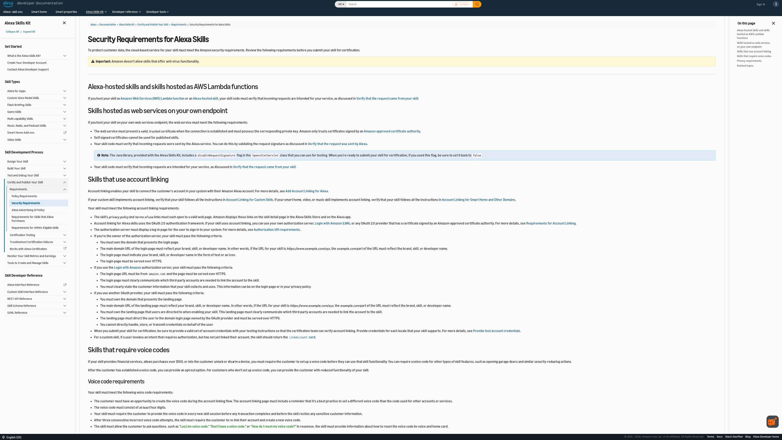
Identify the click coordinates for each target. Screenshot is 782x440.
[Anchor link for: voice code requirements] (147, 381)
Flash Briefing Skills (19, 105)
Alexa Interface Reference (23, 284)
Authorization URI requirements (277, 230)
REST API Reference (19, 298)
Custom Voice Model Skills (23, 98)
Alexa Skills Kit (94, 11)
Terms (711, 436)
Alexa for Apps (16, 91)
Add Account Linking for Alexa (307, 191)
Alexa (93, 24)
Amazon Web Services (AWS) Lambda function (153, 98)
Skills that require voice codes (754, 56)
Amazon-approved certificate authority (392, 131)
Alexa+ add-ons (13, 11)
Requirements (18, 189)
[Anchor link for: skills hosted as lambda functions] (261, 85)
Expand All (29, 31)
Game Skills (14, 111)
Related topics (745, 65)
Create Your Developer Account (26, 62)
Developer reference (125, 11)
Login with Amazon (127, 267)
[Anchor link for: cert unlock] (173, 349)
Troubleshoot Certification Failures (31, 242)
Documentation (107, 24)
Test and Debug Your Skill (23, 175)
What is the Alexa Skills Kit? (24, 55)
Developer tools (156, 11)
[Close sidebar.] (64, 23)
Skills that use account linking (754, 51)
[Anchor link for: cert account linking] (172, 178)
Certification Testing (22, 235)
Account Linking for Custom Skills (249, 200)
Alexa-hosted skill (205, 98)
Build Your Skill (16, 168)
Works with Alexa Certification (28, 249)
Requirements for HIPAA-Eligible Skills (35, 227)
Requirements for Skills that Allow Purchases (33, 218)
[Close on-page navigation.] (774, 22)
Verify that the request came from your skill (387, 98)
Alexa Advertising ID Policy (28, 210)
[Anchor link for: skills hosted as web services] (231, 109)
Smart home (39, 11)
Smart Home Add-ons (20, 132)
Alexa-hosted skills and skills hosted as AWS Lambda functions (753, 34)
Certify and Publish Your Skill (25, 182)
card (302, 337)
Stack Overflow (734, 436)
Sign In (761, 4)
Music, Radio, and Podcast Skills (26, 125)
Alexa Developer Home (766, 436)
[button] (94, 13)
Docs (720, 436)
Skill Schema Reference (21, 305)
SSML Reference (17, 312)
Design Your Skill (17, 161)
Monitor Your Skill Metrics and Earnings (31, 256)
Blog (748, 436)
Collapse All (12, 31)
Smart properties (66, 11)
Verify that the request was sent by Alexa (337, 144)
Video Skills (14, 139)
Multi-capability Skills (20, 118)
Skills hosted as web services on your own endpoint (753, 44)
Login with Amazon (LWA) (332, 223)
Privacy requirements (749, 60)
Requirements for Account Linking (551, 223)
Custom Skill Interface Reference (27, 292)
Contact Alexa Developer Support (28, 69)
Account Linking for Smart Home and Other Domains (478, 200)
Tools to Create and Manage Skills (27, 263)
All (340, 4)
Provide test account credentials (496, 331)
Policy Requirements (24, 196)
